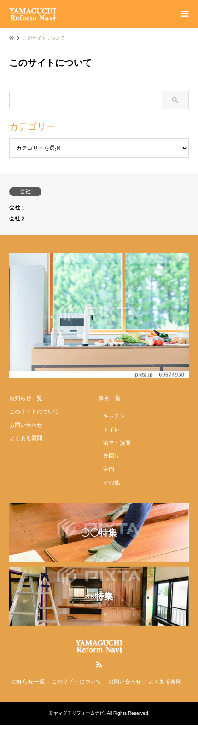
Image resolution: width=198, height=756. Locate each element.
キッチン (114, 416)
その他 (111, 482)
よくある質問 (25, 438)
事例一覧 (110, 398)
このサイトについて (34, 411)
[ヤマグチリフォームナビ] (32, 14)
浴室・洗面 (117, 443)
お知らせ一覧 (25, 398)
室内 (108, 469)
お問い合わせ (25, 425)
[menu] (184, 14)
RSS (99, 664)
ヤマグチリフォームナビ (78, 713)
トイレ (111, 429)
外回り (111, 455)
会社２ (17, 218)
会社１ (17, 207)
